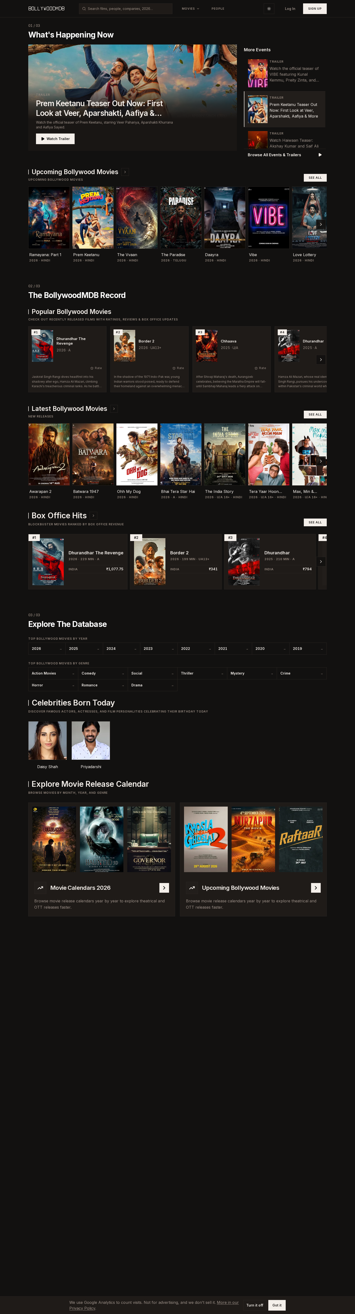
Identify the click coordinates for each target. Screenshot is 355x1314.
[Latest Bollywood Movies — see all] (114, 409)
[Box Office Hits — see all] (93, 516)
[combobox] (128, 8)
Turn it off (254, 1305)
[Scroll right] (321, 224)
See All (315, 177)
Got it (277, 1305)
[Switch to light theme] (269, 8)
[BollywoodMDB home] (46, 8)
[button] (132, 98)
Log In (290, 9)
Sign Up (315, 8)
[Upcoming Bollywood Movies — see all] (125, 172)
